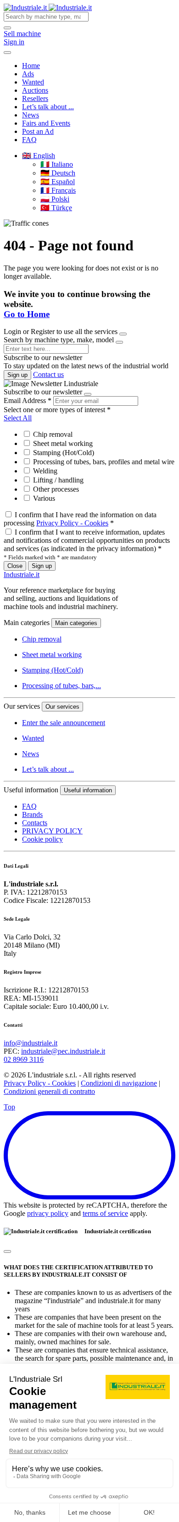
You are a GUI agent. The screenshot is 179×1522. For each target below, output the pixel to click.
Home (31, 65)
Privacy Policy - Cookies (72, 523)
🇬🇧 (38, 155)
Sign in (14, 42)
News (30, 115)
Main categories (76, 623)
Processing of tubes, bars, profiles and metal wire (102, 462)
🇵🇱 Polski (54, 199)
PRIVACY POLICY (52, 831)
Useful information (88, 790)
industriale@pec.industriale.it (63, 1051)
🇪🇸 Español (57, 182)
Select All (18, 418)
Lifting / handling (57, 480)
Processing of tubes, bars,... (61, 685)
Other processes (55, 489)
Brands (32, 814)
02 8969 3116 (24, 1059)
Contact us (48, 374)
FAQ (29, 139)
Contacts (34, 823)
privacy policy (47, 1213)
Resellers (35, 98)
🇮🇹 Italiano (56, 164)
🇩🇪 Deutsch (57, 173)
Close (14, 565)
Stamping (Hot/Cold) (62, 452)
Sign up (17, 374)
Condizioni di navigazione (119, 1083)
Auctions (35, 90)
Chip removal (52, 434)
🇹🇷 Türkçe (56, 208)
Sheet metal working (62, 443)
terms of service (105, 1213)
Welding (44, 471)
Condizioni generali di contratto (49, 1091)
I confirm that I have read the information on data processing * (80, 519)
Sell (22, 33)
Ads (28, 74)
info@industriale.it (30, 1043)
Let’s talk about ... (48, 107)
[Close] (123, 334)
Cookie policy (42, 839)
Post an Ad (38, 131)
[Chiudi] (7, 1251)
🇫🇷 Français (58, 190)
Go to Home (27, 314)
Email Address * (27, 400)
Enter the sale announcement (63, 723)
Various (43, 498)
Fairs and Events (46, 123)
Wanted (33, 82)
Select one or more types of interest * (57, 410)
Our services (62, 706)
